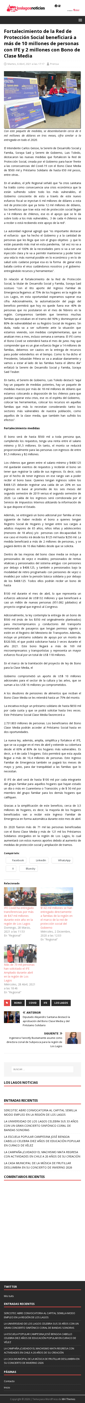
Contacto (9, 1381)
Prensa (54, 64)
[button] (79, 20)
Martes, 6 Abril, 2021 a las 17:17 (26, 64)
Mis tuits (9, 1296)
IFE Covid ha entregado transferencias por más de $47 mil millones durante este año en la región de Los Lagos (19, 915)
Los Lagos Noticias (21, 1082)
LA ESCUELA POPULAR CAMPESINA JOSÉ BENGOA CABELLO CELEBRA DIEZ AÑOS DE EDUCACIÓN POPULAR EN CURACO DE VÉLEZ (42, 1141)
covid (33, 1003)
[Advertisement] (42, 1230)
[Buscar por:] (42, 1069)
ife (45, 1003)
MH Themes (68, 1399)
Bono (18, 1003)
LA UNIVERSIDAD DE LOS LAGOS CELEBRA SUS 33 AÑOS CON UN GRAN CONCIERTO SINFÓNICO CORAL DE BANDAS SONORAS (41, 1125)
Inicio (7, 1387)
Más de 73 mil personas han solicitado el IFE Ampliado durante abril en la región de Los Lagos (19, 972)
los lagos (61, 1003)
